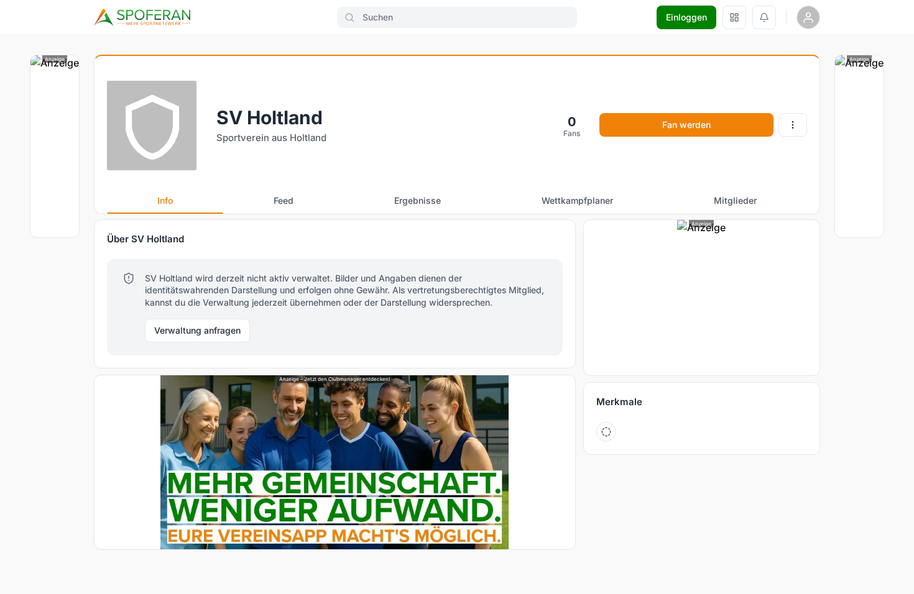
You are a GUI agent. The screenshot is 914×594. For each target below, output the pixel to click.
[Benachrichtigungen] (764, 17)
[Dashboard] (734, 17)
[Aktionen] (792, 125)
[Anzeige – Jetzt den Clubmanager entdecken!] (334, 462)
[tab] (165, 201)
